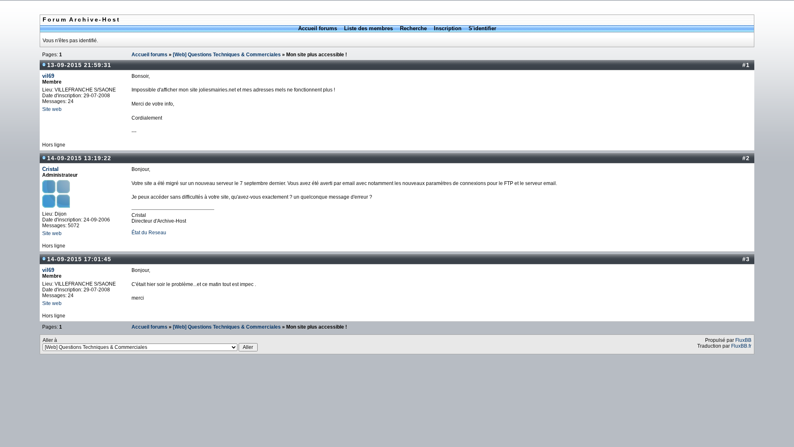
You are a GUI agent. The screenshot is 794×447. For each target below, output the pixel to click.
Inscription (448, 28)
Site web (52, 109)
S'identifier (482, 28)
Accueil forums (317, 28)
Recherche (413, 28)
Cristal (50, 169)
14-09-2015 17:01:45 (79, 259)
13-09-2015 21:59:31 (79, 65)
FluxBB (743, 340)
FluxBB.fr (741, 346)
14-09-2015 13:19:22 (79, 158)
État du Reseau (149, 233)
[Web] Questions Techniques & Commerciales (227, 55)
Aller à (50, 340)
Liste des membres (368, 28)
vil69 (48, 76)
